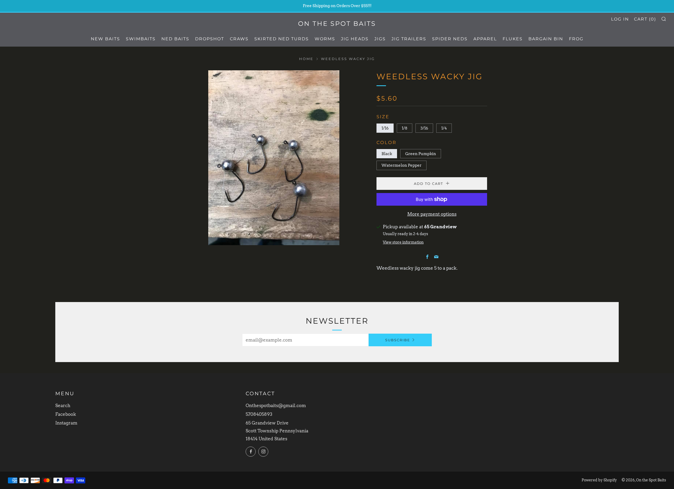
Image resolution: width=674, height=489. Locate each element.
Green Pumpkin (420, 153)
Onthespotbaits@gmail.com (276, 405)
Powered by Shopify (599, 480)
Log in (620, 19)
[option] (273, 157)
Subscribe (397, 340)
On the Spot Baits (337, 23)
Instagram (66, 423)
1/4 (444, 128)
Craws (239, 38)
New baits (105, 38)
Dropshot (209, 38)
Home (306, 59)
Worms (325, 38)
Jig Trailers (408, 38)
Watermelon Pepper (401, 165)
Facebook (65, 414)
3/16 (424, 128)
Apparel (485, 38)
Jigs (380, 38)
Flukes (513, 38)
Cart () (645, 19)
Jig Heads (355, 38)
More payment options (432, 214)
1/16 (385, 128)
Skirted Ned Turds (281, 38)
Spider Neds (450, 38)
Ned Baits (175, 38)
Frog (576, 38)
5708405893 (259, 414)
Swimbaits (141, 38)
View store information (403, 242)
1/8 (404, 128)
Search (62, 405)
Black (386, 153)
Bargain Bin (545, 38)
